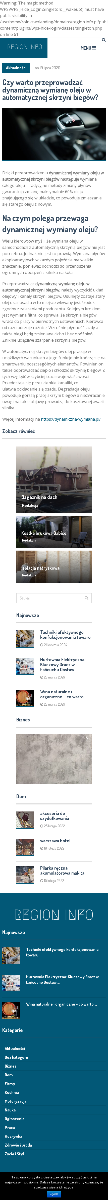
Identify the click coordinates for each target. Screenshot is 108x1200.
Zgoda (54, 1194)
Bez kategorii (16, 1057)
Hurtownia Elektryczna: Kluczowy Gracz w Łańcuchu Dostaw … (62, 664)
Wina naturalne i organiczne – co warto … (63, 694)
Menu (86, 48)
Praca (10, 1127)
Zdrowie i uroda (18, 1145)
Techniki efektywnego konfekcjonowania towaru (65, 634)
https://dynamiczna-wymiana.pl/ (71, 419)
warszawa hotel (55, 840)
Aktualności (16, 67)
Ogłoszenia (14, 1118)
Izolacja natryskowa (40, 568)
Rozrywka (13, 1136)
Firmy (10, 1083)
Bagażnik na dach (39, 497)
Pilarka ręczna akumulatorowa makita (62, 870)
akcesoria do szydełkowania (54, 815)
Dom (9, 1074)
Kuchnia (12, 1092)
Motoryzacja (15, 1101)
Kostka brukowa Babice (44, 533)
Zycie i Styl (14, 1153)
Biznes (11, 1066)
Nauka (10, 1109)
